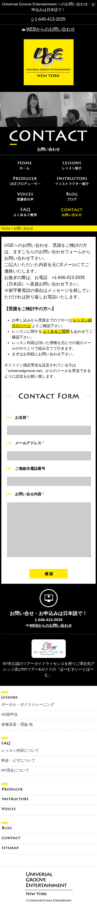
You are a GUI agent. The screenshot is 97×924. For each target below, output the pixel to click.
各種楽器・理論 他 (17, 724)
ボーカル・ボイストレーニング (27, 704)
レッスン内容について (20, 750)
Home (5, 228)
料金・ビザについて (18, 760)
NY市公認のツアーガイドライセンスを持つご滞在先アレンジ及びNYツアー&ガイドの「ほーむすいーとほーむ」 (49, 669)
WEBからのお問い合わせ (50, 29)
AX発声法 (9, 714)
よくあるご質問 (56, 331)
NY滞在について (15, 770)
